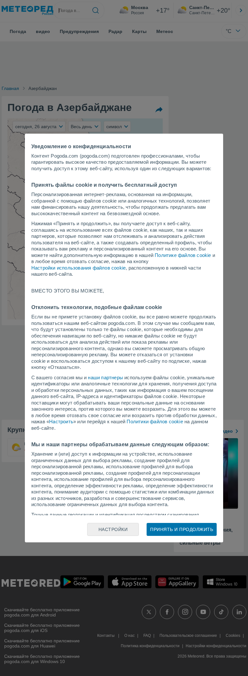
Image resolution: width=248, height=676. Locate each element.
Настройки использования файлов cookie (78, 268)
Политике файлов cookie (183, 255)
